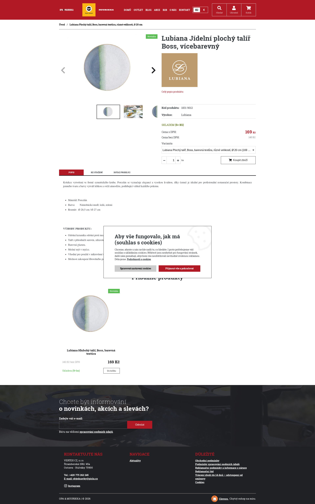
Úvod (62, 24)
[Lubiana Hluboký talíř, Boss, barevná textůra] (91, 338)
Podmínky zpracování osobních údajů (217, 464)
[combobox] (209, 150)
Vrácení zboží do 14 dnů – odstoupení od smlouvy (219, 476)
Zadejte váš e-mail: (71, 418)
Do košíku (111, 371)
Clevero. (224, 498)
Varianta (167, 143)
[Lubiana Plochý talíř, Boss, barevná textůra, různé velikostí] (108, 99)
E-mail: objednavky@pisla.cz (81, 478)
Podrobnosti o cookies (139, 259)
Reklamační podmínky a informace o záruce (221, 467)
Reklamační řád (204, 471)
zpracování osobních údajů (96, 432)
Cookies (199, 482)
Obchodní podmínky (207, 460)
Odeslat (139, 424)
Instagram (74, 485)
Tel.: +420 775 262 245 (76, 475)
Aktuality (135, 460)
